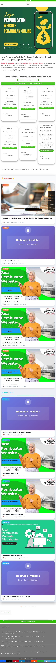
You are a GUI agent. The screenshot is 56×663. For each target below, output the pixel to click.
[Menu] (2, 4)
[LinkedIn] (22, 661)
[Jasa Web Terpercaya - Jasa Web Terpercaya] (28, 4)
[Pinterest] (15, 661)
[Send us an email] (29, 0)
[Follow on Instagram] (26, 0)
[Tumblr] (28, 661)
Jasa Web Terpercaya (32, 658)
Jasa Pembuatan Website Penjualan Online (30, 63)
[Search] (54, 4)
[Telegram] (53, 661)
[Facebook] (3, 661)
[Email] (47, 661)
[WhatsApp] (40, 661)
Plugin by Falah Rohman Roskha (28, 606)
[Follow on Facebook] (25, 0)
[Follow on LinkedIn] (30, 0)
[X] (9, 661)
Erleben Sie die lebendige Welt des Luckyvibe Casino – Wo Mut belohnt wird (25, 631)
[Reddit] (34, 661)
